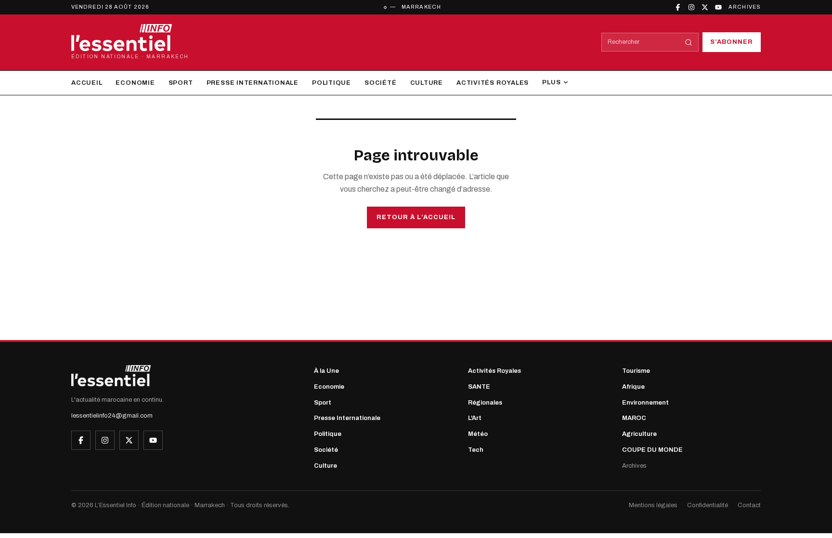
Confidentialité (707, 505)
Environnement (645, 402)
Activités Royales (492, 82)
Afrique (633, 386)
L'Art (474, 418)
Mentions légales (653, 505)
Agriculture (639, 434)
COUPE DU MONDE (652, 449)
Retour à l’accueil (416, 217)
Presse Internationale (253, 82)
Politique (331, 82)
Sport (181, 82)
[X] (705, 7)
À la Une (326, 370)
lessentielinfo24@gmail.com (112, 415)
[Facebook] (678, 7)
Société (380, 82)
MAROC (634, 418)
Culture (426, 82)
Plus (551, 82)
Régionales (485, 402)
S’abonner (731, 42)
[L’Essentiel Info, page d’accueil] (111, 375)
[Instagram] (691, 7)
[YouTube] (718, 7)
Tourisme (636, 370)
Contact (749, 505)
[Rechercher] (688, 42)
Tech (475, 449)
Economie (135, 82)
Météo (478, 434)
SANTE (479, 386)
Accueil (86, 82)
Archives (744, 7)
